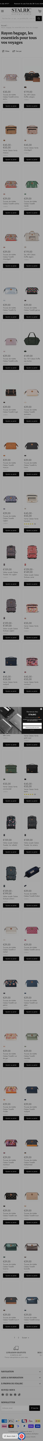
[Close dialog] (41, 709)
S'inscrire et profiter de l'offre (32, 727)
